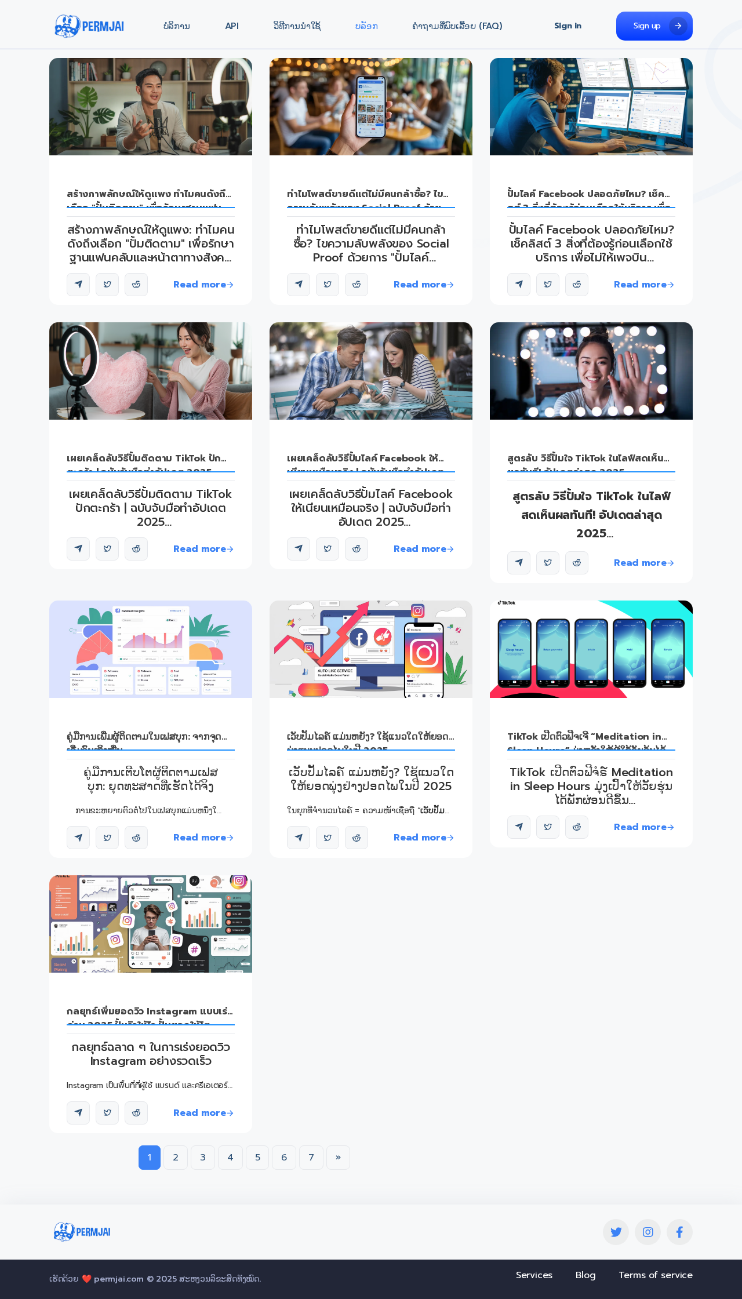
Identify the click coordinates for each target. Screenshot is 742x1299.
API (232, 26)
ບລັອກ (366, 26)
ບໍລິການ (176, 26)
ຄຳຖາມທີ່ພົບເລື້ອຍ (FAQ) (457, 26)
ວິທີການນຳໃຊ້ (297, 26)
